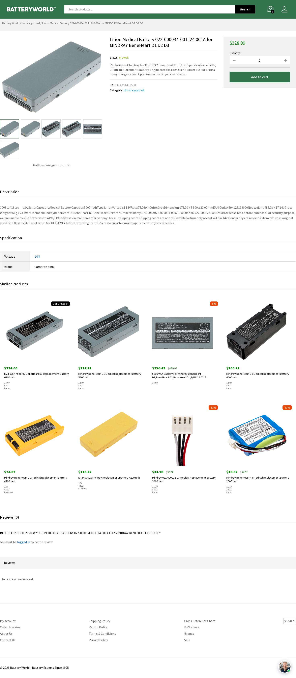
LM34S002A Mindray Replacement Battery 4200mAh (109, 477)
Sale (187, 640)
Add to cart (259, 77)
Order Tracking (10, 627)
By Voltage (191, 627)
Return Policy (98, 627)
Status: (114, 57)
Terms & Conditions (102, 634)
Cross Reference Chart (199, 621)
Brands (189, 634)
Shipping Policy (99, 621)
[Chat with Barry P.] (284, 666)
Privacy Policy (98, 640)
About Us (6, 634)
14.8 (37, 256)
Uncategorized (31, 23)
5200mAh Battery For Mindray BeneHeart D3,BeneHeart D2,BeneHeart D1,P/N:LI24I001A (179, 375)
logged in (23, 542)
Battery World (10, 23)
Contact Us (7, 640)
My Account (8, 621)
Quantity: (235, 53)
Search (245, 9)
